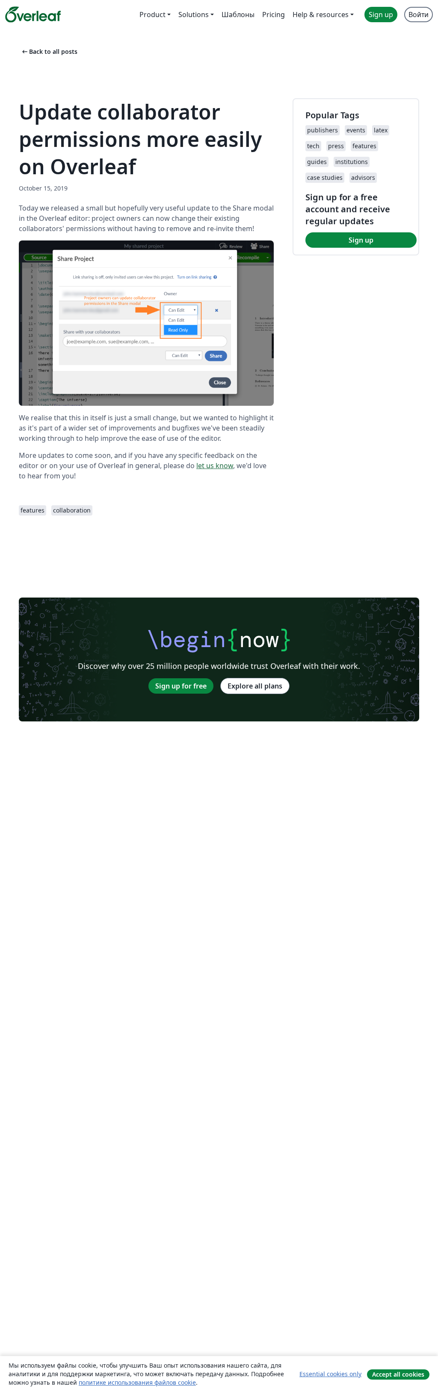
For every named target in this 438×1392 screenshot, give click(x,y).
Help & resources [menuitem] (321, 14)
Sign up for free (181, 686)
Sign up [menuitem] (381, 14)
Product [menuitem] (152, 14)
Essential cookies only (330, 1374)
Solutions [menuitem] (193, 14)
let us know (214, 465)
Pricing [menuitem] (273, 14)
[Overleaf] (33, 14)
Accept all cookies (398, 1374)
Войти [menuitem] (418, 14)
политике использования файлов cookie (137, 1382)
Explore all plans (255, 686)
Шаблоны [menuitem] (238, 14)
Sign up (361, 240)
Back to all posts (49, 51)
